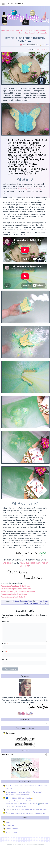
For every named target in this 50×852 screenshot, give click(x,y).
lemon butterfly (38, 603)
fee (7, 813)
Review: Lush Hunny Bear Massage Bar (33, 33)
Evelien (46, 45)
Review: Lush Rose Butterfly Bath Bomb (15, 586)
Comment (6, 621)
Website (5, 660)
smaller (44, 49)
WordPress (16, 844)
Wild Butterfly (22, 189)
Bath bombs (17, 601)
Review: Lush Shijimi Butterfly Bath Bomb (16, 589)
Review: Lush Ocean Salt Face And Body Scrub (30, 810)
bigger (37, 49)
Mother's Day (28, 601)
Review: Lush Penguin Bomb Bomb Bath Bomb (18, 591)
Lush (46, 603)
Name (5, 643)
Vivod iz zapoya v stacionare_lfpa (18, 792)
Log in (8, 822)
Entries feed (10, 825)
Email (4, 651)
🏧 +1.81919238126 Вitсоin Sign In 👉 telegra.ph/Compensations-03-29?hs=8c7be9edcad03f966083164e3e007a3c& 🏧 (23, 801)
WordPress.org (11, 832)
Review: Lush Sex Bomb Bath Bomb (14, 594)
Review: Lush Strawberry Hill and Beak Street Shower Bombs (24, 30)
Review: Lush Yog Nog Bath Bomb (13, 597)
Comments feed (12, 829)
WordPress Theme (27, 844)
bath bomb (44, 601)
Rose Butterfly (35, 189)
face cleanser (11, 786)
